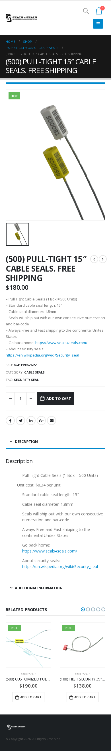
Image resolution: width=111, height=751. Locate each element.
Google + (41, 420)
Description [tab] (26, 441)
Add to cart (58, 398)
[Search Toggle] (86, 10)
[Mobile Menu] (98, 24)
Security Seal (26, 379)
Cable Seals (34, 372)
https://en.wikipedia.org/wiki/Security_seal (42, 355)
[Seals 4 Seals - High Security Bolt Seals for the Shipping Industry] (21, 18)
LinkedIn (31, 420)
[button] (82, 609)
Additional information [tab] (38, 587)
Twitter (20, 420)
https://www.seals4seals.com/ (61, 342)
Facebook (10, 420)
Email (51, 420)
